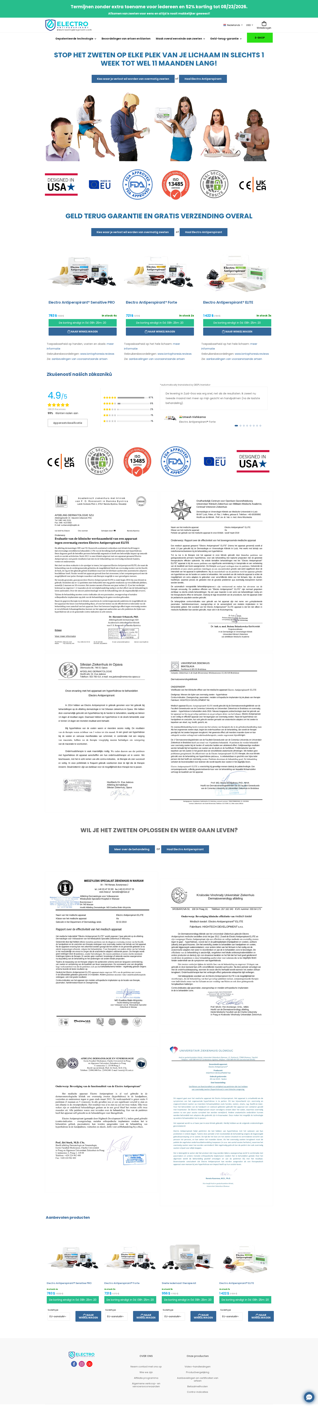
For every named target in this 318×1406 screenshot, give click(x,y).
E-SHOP (260, 38)
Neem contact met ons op (146, 1366)
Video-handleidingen (198, 1366)
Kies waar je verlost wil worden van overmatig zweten (133, 79)
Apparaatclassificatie (67, 423)
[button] (236, 425)
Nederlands (233, 25)
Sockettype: (53, 1309)
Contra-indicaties (197, 1392)
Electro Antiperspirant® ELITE (236, 1283)
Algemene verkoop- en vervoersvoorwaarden (146, 1385)
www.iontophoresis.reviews (97, 353)
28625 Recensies (57, 409)
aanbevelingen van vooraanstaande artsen (79, 359)
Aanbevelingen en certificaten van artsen (197, 1379)
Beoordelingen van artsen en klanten (126, 38)
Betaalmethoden (197, 1386)
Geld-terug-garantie (224, 38)
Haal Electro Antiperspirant (203, 79)
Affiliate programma (146, 1378)
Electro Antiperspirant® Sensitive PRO (69, 1283)
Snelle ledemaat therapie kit (179, 1283)
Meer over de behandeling (131, 849)
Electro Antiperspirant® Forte (121, 1283)
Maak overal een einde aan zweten (179, 38)
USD (248, 25)
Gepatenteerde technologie (74, 38)
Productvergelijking (197, 1372)
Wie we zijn (146, 1372)
